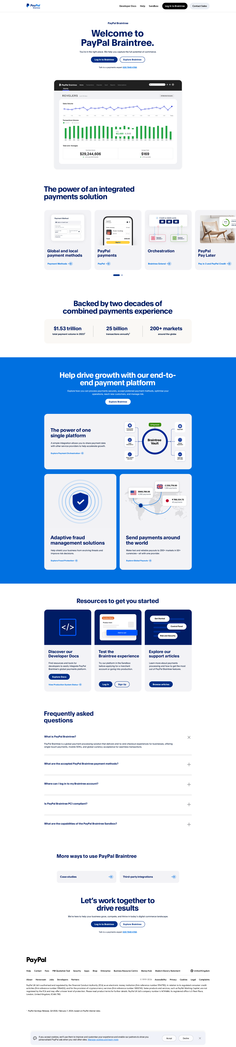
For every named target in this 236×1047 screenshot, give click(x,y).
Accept (169, 1038)
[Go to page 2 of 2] (122, 275)
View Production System (63, 684)
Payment (57, 263)
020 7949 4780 (130, 67)
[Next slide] (192, 240)
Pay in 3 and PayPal (212, 263)
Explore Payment (65, 453)
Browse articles (161, 684)
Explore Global (137, 560)
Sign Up (122, 684)
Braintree (157, 263)
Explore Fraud (62, 560)
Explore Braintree (132, 59)
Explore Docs (59, 676)
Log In (105, 684)
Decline (186, 1038)
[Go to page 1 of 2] (116, 275)
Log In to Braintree (104, 59)
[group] (67, 240)
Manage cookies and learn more (103, 1039)
